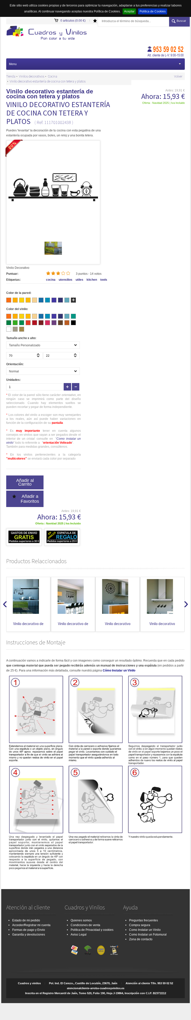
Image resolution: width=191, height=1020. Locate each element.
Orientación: (15, 364)
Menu (13, 64)
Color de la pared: (18, 293)
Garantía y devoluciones (28, 934)
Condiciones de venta (85, 925)
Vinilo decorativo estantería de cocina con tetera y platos (48, 81)
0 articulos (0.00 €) (73, 20)
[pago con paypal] (101, 949)
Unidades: (13, 380)
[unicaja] (88, 949)
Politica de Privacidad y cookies (92, 930)
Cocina (52, 76)
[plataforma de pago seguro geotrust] (114, 949)
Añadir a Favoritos (30, 499)
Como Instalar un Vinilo (145, 930)
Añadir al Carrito (25, 482)
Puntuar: (12, 273)
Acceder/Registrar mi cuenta (31, 925)
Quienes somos (81, 920)
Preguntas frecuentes (143, 920)
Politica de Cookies (153, 11)
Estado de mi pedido (26, 920)
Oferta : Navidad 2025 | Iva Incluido (163, 102)
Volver (178, 76)
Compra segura (139, 925)
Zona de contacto (140, 939)
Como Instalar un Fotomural (148, 934)
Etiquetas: (13, 279)
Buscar (181, 21)
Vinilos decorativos (31, 76)
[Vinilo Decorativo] (48, 33)
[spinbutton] (24, 355)
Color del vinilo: (17, 309)
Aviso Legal (79, 934)
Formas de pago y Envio (28, 930)
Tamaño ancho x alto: (21, 338)
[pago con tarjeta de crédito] (75, 949)
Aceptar (129, 11)
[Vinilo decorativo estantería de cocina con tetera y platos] (53, 256)
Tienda (10, 76)
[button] (38, 356)
